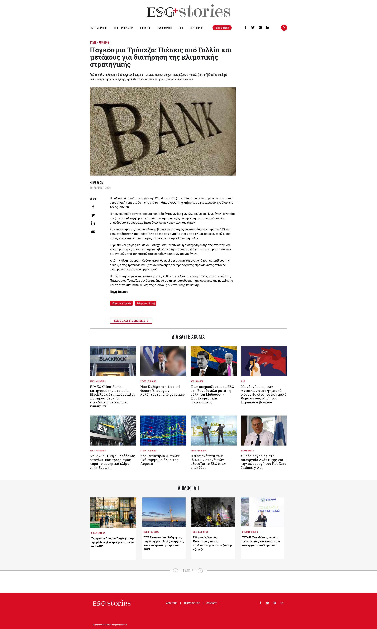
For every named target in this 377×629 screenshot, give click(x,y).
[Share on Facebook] (93, 206)
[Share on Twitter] (93, 215)
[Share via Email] (93, 231)
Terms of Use (192, 603)
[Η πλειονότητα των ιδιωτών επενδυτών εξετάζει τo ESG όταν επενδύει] (214, 431)
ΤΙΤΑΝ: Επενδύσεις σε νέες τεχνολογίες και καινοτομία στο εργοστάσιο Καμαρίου (261, 541)
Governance (197, 381)
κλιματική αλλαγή (146, 303)
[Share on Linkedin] (93, 223)
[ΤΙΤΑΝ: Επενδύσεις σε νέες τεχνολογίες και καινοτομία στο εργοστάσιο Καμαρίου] (262, 512)
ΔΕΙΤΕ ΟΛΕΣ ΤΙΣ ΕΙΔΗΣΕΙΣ (130, 320)
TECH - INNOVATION (124, 28)
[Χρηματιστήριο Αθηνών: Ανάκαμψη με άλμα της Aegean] (163, 431)
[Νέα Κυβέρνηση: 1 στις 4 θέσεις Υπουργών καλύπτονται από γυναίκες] (163, 362)
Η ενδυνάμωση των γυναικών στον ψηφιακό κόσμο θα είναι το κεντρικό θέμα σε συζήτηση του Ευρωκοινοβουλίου (263, 394)
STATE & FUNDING (98, 28)
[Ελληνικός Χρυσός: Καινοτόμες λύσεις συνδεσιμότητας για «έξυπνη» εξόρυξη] (213, 512)
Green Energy (98, 532)
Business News (151, 531)
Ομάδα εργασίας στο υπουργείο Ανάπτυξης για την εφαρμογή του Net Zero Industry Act (263, 462)
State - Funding (99, 42)
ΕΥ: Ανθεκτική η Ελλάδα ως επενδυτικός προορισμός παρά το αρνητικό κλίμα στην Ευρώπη (112, 462)
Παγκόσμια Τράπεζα (122, 303)
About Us (171, 603)
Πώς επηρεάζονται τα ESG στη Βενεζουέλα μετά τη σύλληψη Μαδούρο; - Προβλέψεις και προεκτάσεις (212, 394)
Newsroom (97, 182)
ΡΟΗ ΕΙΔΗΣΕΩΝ (222, 27)
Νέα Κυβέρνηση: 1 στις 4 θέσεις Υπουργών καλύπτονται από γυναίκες (162, 390)
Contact (211, 603)
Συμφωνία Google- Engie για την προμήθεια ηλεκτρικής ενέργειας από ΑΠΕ (112, 542)
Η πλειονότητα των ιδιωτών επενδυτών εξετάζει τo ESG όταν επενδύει (208, 462)
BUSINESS (145, 28)
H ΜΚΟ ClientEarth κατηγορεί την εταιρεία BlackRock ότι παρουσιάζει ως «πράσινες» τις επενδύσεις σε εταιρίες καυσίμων (112, 396)
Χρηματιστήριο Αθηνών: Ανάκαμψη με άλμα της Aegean (160, 460)
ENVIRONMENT (165, 28)
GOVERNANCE (196, 28)
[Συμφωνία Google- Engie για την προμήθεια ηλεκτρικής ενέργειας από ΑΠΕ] (113, 512)
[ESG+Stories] (188, 10)
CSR (181, 28)
